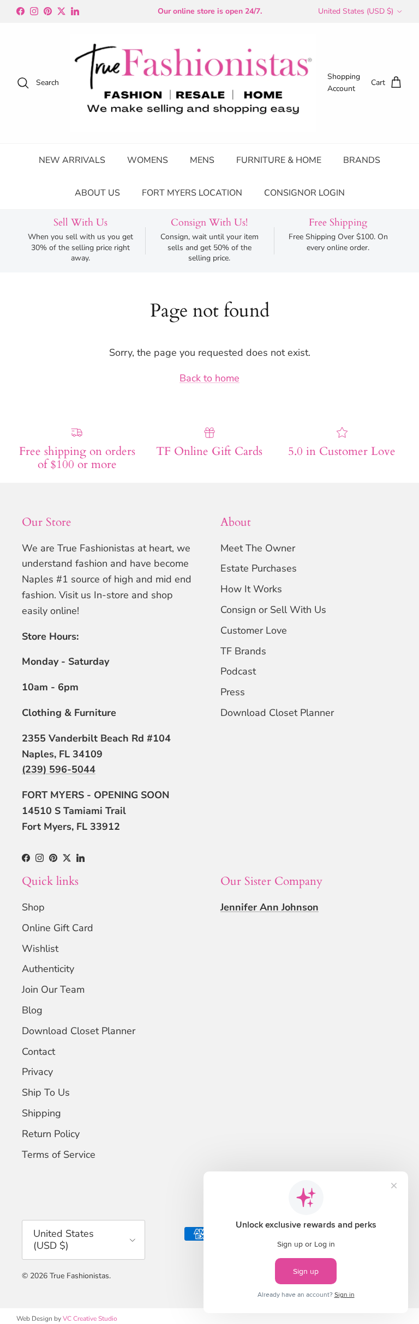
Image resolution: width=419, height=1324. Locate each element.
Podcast (238, 671)
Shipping (41, 1113)
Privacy (37, 1071)
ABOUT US (97, 193)
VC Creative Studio (90, 1318)
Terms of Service (58, 1154)
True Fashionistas (79, 1276)
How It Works (251, 589)
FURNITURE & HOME (278, 160)
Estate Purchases (258, 568)
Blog (32, 1010)
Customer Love (253, 630)
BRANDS (361, 160)
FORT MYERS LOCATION (192, 193)
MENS (202, 160)
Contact (38, 1051)
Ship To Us (46, 1092)
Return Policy (51, 1133)
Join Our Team (53, 989)
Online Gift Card (57, 927)
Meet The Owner (257, 548)
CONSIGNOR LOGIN (304, 193)
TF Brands (243, 651)
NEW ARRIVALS (72, 160)
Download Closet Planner (277, 712)
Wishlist (40, 948)
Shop (33, 907)
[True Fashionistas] (193, 83)
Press (232, 692)
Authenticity (48, 968)
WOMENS (147, 160)
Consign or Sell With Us (273, 609)
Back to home (209, 378)
